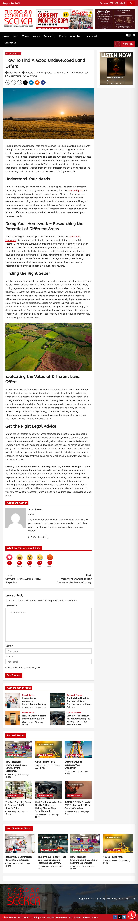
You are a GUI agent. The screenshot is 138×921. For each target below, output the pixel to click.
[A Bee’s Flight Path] (48, 749)
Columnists (49, 36)
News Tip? (128, 44)
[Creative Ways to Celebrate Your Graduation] (78, 749)
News (15, 36)
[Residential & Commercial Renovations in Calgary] (20, 843)
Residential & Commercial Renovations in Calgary (12, 700)
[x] (120, 917)
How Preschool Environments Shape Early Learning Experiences (84, 860)
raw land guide (75, 190)
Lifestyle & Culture (13, 54)
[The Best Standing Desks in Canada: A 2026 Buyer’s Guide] (18, 790)
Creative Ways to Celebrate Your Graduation (73, 765)
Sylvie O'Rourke (43, 766)
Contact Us (10, 42)
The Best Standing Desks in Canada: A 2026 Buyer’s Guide (18, 805)
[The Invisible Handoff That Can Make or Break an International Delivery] (53, 843)
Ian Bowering (72, 812)
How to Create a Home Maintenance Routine (12, 718)
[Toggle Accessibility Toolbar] (132, 915)
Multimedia (92, 36)
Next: (74, 579)
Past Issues (75, 917)
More (35, 36)
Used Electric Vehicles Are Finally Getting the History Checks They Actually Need (57, 718)
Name (9, 645)
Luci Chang (11, 775)
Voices (25, 36)
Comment (11, 605)
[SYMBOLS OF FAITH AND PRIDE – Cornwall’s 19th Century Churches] (78, 790)
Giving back (39, 917)
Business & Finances (75, 695)
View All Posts (38, 536)
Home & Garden (28, 695)
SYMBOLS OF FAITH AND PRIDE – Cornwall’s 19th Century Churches (77, 805)
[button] (128, 35)
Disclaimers (24, 917)
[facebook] (115, 917)
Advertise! (75, 36)
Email (9, 656)
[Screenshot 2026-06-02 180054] (115, 19)
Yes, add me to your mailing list (23, 667)
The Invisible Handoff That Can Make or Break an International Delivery (57, 700)
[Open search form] (134, 35)
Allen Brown (14, 72)
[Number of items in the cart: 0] (131, 3)
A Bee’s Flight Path (45, 762)
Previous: (23, 579)
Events (62, 36)
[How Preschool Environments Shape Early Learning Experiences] (18, 749)
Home (6, 36)
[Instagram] (124, 917)
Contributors (9, 917)
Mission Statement (57, 917)
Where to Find (90, 917)
